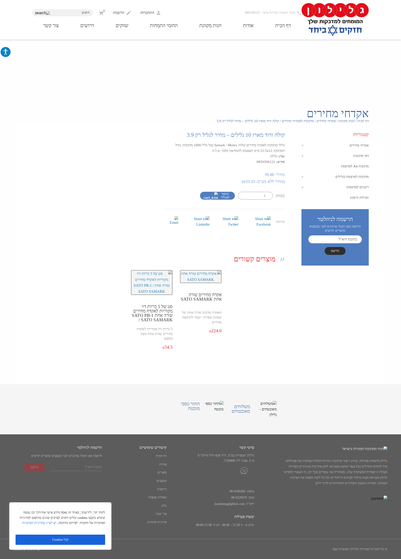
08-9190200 (237, 491)
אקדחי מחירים (326, 121)
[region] (60, 526)
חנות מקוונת (210, 25)
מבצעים (162, 481)
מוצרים (162, 472)
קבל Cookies (60, 539)
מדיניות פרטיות (157, 522)
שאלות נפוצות (158, 497)
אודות (248, 25)
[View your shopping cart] (101, 13)
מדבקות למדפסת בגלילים (352, 177)
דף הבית (283, 25)
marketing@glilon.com (229, 504)
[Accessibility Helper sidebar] (5, 52)
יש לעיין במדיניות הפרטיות (39, 523)
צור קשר (51, 25)
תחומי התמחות (164, 25)
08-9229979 (239, 497)
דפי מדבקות (361, 156)
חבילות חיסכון (359, 197)
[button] (42, 13)
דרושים (87, 25)
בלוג (164, 505)
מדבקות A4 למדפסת (355, 166)
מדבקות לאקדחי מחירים (298, 121)
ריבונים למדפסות (357, 187)
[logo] (335, 20)
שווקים (122, 25)
